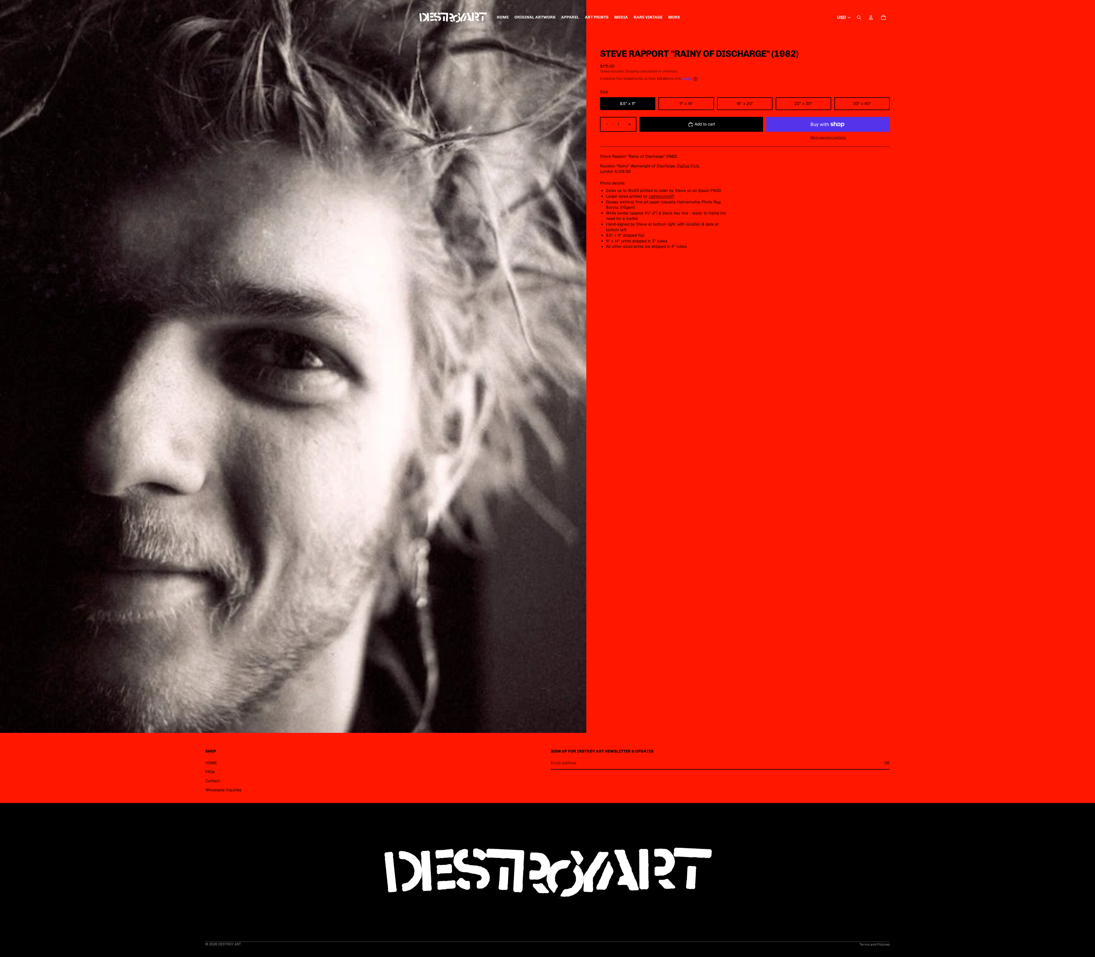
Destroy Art (229, 944)
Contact (212, 780)
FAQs (210, 771)
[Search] (859, 17)
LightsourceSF (661, 196)
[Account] (871, 17)
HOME (211, 762)
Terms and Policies (874, 944)
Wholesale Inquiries (223, 789)
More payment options (828, 137)
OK (887, 762)
